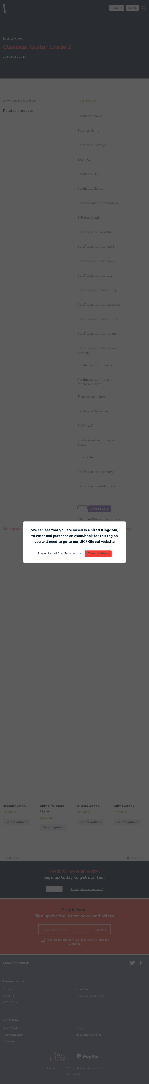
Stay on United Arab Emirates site (59, 554)
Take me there (98, 554)
